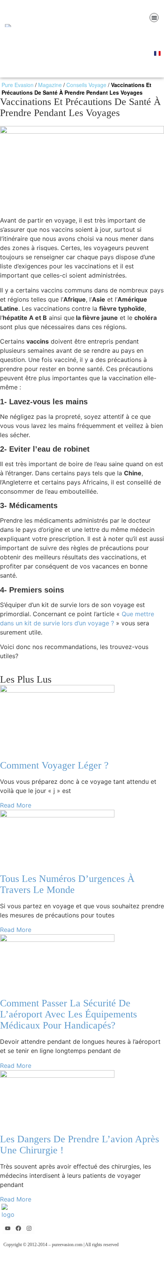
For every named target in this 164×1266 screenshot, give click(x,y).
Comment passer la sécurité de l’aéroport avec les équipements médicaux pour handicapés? (68, 1014)
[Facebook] (18, 1228)
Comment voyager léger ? (54, 765)
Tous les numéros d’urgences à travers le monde (67, 884)
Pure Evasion (18, 85)
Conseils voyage (86, 85)
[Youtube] (7, 1228)
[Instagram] (29, 1228)
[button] (154, 18)
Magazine (50, 85)
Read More (15, 805)
